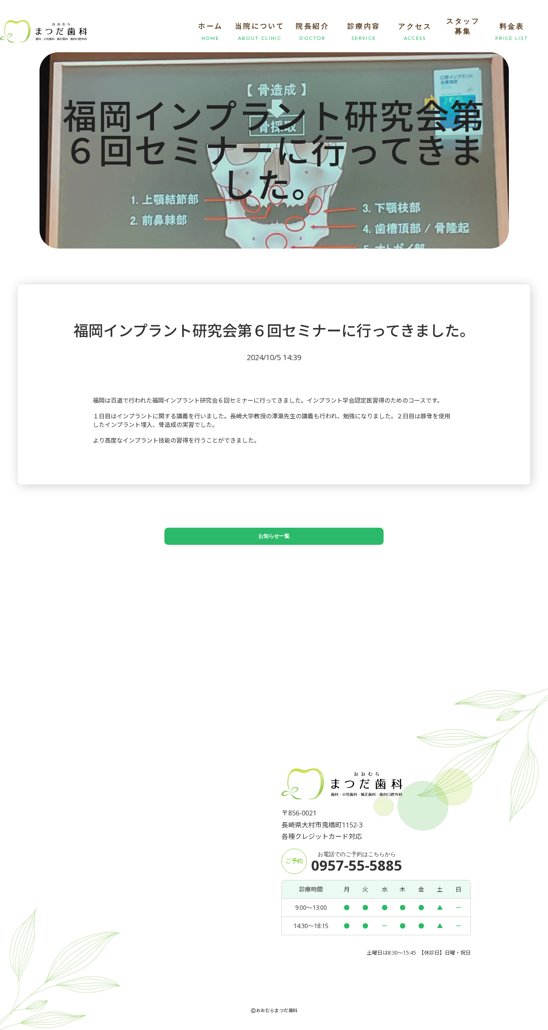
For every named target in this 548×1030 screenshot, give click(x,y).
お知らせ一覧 (274, 536)
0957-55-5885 (356, 865)
